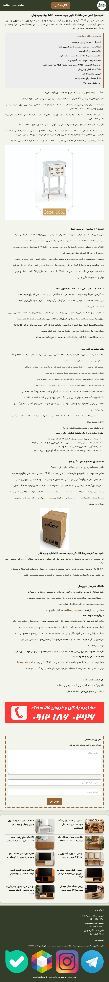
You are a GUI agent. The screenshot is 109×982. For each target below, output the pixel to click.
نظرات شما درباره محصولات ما (87, 78)
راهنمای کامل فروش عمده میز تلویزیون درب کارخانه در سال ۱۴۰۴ (69, 873)
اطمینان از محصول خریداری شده (86, 42)
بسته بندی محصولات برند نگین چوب (84, 60)
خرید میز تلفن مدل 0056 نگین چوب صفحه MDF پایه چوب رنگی (72, 65)
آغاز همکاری (61, 5)
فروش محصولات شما (91, 74)
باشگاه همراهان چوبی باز (89, 69)
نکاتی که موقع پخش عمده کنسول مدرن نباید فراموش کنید (20, 839)
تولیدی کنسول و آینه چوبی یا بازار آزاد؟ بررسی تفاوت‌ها (70, 855)
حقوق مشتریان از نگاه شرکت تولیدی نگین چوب (80, 56)
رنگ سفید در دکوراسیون (90, 51)
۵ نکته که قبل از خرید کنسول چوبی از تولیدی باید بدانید (21, 822)
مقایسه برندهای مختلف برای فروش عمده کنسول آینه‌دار (70, 839)
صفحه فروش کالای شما (59, 652)
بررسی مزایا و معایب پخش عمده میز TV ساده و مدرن (71, 888)
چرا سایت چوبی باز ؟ (92, 83)
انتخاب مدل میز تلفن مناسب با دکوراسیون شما (80, 47)
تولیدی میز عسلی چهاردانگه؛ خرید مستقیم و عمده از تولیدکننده (70, 824)
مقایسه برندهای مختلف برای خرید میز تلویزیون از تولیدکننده (20, 855)
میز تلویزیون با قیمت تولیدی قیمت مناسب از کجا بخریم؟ (21, 872)
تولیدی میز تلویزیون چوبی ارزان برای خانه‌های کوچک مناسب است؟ (20, 890)
